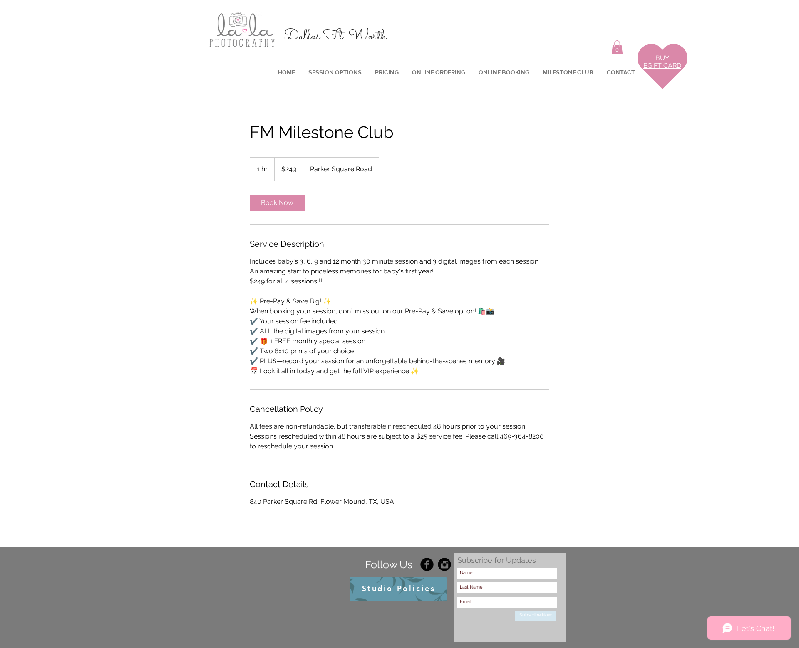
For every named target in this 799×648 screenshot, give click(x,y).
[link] (277, 203)
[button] (617, 47)
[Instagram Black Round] (444, 564)
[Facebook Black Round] (427, 564)
